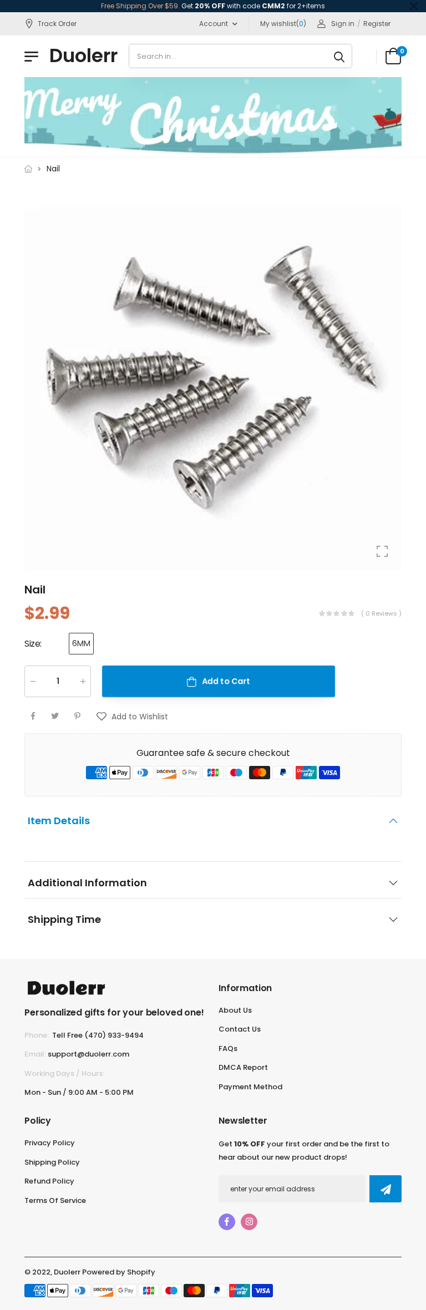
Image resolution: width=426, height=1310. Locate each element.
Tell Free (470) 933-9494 (98, 1035)
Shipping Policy (52, 1162)
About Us (235, 1010)
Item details (59, 820)
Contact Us (240, 1029)
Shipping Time (64, 919)
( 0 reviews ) (381, 613)
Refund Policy (49, 1181)
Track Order (57, 23)
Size (33, 643)
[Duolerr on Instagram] (249, 1221)
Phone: (36, 1035)
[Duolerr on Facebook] (227, 1221)
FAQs (228, 1048)
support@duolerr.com (88, 1054)
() (283, 24)
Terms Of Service (55, 1200)
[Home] (28, 169)
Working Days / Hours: (64, 1073)
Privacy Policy (49, 1143)
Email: (35, 1054)
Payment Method (250, 1086)
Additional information (87, 883)
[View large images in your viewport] (382, 551)
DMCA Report (243, 1067)
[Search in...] (339, 56)
